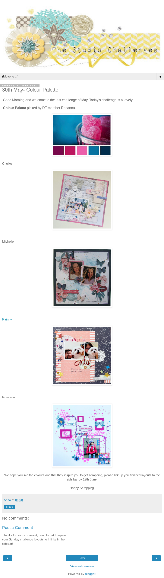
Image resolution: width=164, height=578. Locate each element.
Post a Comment (17, 527)
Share (9, 506)
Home (82, 558)
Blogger (90, 573)
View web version (82, 566)
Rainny (7, 319)
